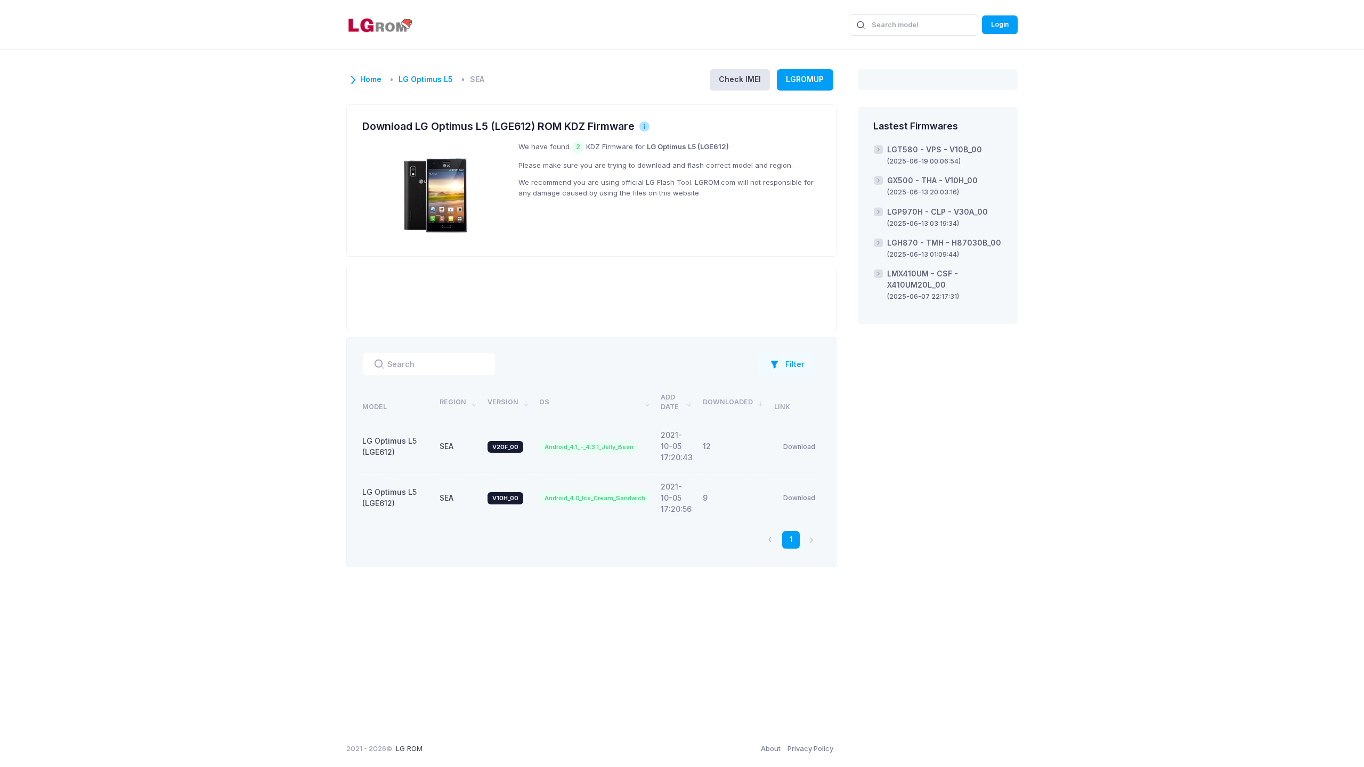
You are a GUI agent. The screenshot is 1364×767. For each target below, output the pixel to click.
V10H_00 (505, 498)
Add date (670, 402)
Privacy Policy (810, 748)
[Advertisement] (591, 297)
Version (503, 402)
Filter (795, 364)
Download (799, 447)
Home (370, 79)
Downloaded (728, 402)
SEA (446, 446)
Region (453, 402)
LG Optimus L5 (426, 79)
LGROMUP (805, 79)
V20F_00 (505, 447)
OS (544, 402)
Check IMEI (740, 79)
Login (1000, 24)
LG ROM (409, 748)
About (771, 748)
